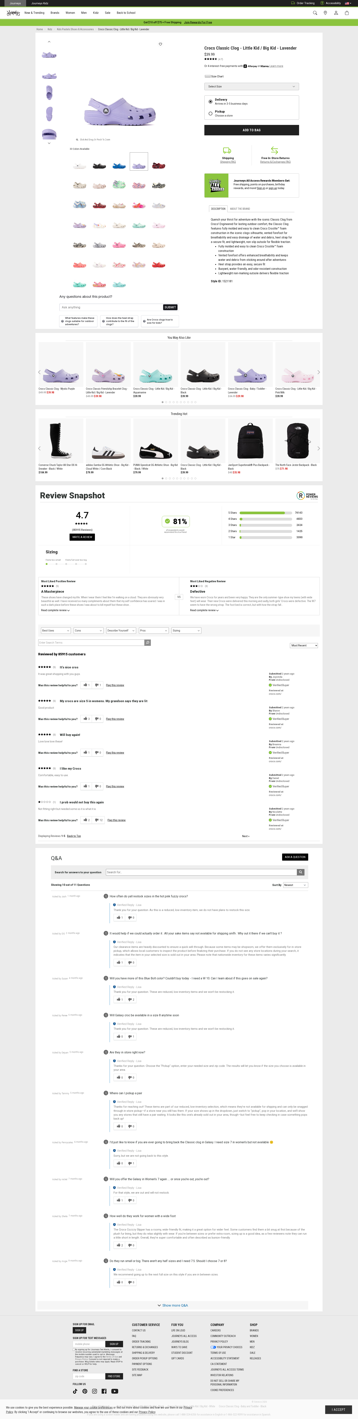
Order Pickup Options (145, 1358)
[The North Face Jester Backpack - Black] (297, 440)
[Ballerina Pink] (139, 181)
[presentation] (34, 13)
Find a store (80, 1370)
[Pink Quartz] (99, 181)
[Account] (337, 13)
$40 (230, 472)
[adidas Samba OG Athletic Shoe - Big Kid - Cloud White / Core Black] (108, 440)
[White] (79, 161)
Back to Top (74, 836)
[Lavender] (139, 161)
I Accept (338, 1410)
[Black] (99, 161)
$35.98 (236, 472)
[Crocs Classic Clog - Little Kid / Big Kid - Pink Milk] (297, 364)
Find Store (114, 1376)
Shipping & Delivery (143, 1352)
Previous (49, 40)
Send (170, 307)
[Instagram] (96, 1391)
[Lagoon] (79, 280)
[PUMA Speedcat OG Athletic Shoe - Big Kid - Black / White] (155, 440)
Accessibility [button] (333, 3)
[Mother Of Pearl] (159, 201)
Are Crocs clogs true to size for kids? (160, 321)
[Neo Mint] (119, 181)
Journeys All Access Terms (227, 1369)
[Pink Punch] (99, 280)
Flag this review (115, 685)
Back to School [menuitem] (126, 13)
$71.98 (284, 468)
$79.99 (89, 472)
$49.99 (42, 392)
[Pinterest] (86, 1391)
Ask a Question (295, 857)
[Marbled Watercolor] (99, 240)
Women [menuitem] (70, 13)
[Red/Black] (99, 201)
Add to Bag (251, 130)
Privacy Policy (219, 1341)
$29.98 (240, 396)
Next (49, 142)
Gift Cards (177, 1358)
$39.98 (50, 392)
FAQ (134, 1336)
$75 (277, 468)
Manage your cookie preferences (93, 1407)
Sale (252, 1352)
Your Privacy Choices (229, 1347)
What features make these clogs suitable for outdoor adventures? (79, 321)
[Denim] (79, 201)
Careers (216, 1330)
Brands (254, 1330)
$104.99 (43, 472)
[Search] (316, 13)
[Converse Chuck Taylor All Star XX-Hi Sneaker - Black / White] (61, 440)
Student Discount (182, 1352)
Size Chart (217, 76)
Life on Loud (178, 1330)
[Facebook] (105, 1391)
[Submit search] (300, 872)
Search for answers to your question (78, 872)
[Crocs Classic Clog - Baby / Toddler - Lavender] (250, 364)
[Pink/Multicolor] (139, 201)
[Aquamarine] (139, 221)
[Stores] (326, 13)
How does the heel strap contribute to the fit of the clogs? (120, 321)
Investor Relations (222, 1375)
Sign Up (79, 1330)
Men (252, 1341)
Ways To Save (179, 1347)
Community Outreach (223, 1336)
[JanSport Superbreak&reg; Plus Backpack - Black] (250, 440)
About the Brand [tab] (240, 208)
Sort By (276, 885)
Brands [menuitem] (55, 13)
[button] (348, 3)
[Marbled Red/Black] (159, 161)
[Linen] (119, 221)
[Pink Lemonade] (119, 240)
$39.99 (137, 396)
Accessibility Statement (225, 1358)
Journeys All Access (184, 1336)
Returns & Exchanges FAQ (275, 161)
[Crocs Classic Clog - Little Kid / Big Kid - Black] (203, 364)
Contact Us (139, 1330)
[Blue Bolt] (119, 161)
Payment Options (142, 1364)
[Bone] (79, 181)
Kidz (252, 1347)
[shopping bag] (348, 13)
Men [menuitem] (84, 13)
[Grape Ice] (139, 260)
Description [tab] (218, 208)
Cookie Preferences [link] (222, 1390)
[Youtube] (116, 1391)
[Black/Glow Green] (79, 240)
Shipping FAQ (228, 161)
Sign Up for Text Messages (89, 1338)
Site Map (137, 1375)
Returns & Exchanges (145, 1347)
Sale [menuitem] (108, 13)
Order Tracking (306, 3)
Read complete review (54, 610)
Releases (255, 1358)
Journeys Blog (180, 1341)
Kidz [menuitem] (96, 13)
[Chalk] (139, 240)
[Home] (13, 13)
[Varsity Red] (159, 260)
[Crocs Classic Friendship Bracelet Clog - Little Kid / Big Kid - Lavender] (108, 364)
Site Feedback (140, 1369)
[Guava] (79, 260)
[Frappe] (159, 240)
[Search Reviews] (147, 642)
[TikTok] (76, 1391)
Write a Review (82, 537)
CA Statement (219, 1364)
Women (254, 1336)
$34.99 (231, 396)
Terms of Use (218, 1352)
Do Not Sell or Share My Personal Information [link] (225, 1382)
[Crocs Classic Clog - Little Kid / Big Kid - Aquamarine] (155, 364)
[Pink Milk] (159, 221)
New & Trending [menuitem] (34, 13)
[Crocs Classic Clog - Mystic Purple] (61, 364)
